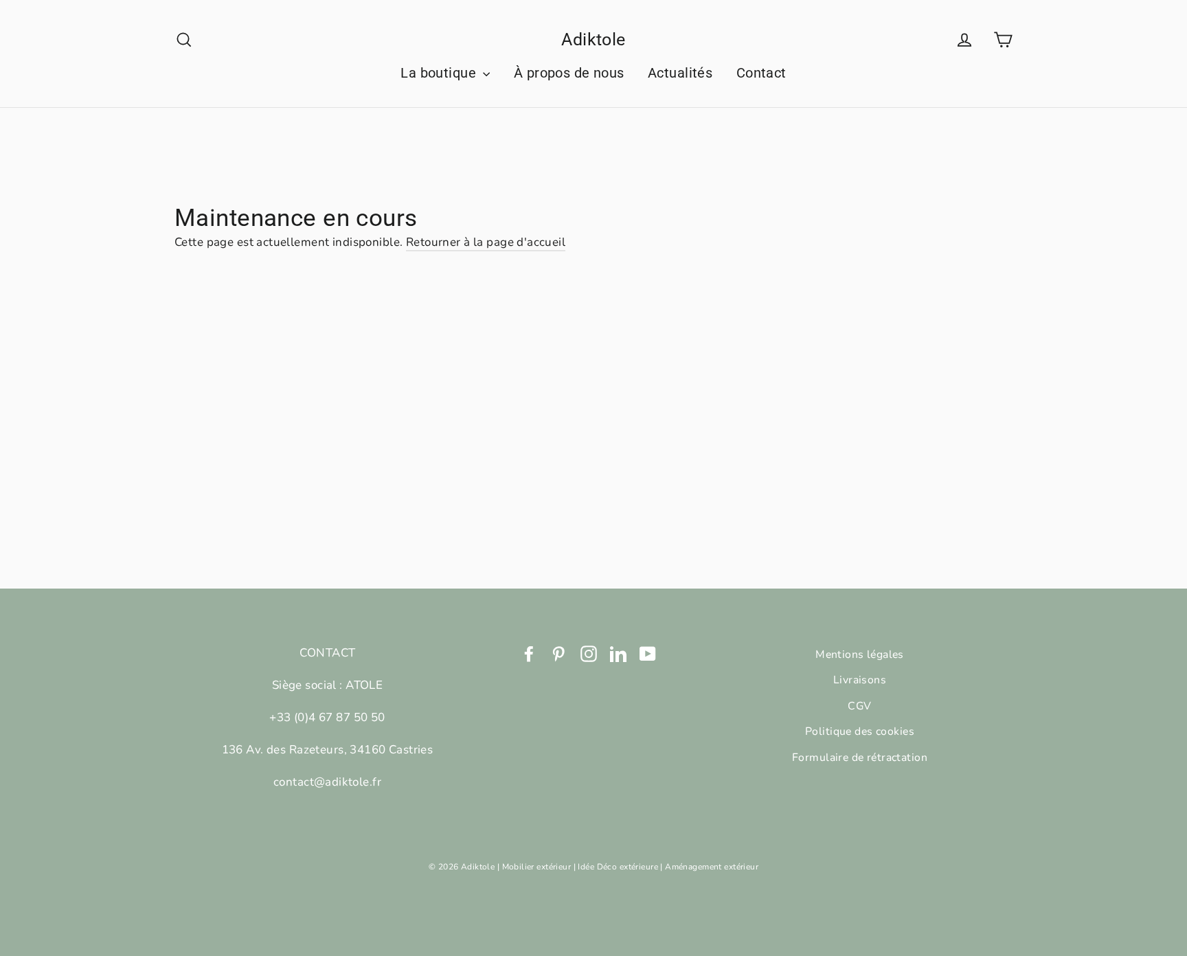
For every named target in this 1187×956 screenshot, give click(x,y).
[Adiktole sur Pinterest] (558, 653)
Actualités (680, 73)
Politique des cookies (859, 731)
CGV (859, 706)
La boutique (439, 73)
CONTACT (327, 653)
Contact (761, 73)
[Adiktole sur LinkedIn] (618, 653)
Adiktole (593, 39)
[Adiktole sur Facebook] (529, 653)
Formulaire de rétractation (859, 757)
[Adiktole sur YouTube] (648, 653)
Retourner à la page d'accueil (485, 242)
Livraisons (859, 679)
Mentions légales (859, 654)
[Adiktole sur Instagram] (588, 653)
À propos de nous (569, 73)
